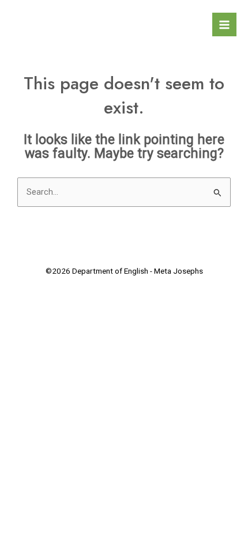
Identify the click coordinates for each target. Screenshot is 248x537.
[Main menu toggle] (224, 25)
